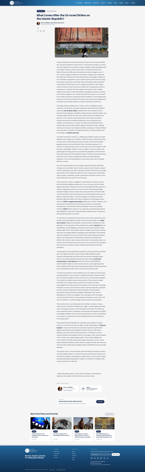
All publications (109, 414)
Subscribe (100, 401)
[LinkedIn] (91, 458)
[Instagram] (98, 458)
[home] (16, 3)
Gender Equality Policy (61, 469)
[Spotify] (101, 458)
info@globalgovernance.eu (96, 463)
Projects (56, 455)
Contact (133, 3)
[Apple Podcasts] (104, 458)
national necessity (73, 133)
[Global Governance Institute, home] (38, 450)
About (127, 3)
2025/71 (65, 209)
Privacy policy (52, 469)
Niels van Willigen (45, 23)
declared (97, 225)
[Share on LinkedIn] (44, 31)
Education (96, 3)
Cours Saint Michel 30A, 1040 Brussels (97, 461)
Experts (74, 453)
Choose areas (116, 454)
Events (121, 3)
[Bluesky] (94, 458)
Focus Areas (79, 3)
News (115, 3)
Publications (88, 3)
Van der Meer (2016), (70, 111)
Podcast (110, 3)
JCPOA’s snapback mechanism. (73, 202)
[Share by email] (41, 31)
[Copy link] (38, 31)
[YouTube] (107, 458)
